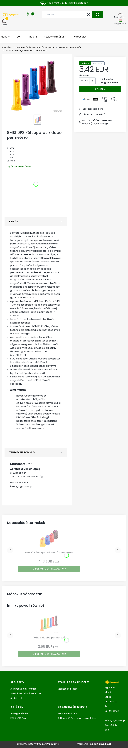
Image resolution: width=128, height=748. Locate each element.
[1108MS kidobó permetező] (49, 624)
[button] (97, 14)
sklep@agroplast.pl (115, 720)
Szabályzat (16, 698)
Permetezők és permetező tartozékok (35, 47)
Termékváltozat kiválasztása (49, 568)
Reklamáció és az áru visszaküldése (77, 718)
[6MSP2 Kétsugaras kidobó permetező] (49, 539)
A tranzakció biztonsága (23, 688)
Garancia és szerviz (68, 713)
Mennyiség (84, 75)
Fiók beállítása (18, 718)
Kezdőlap (7, 47)
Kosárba (100, 89)
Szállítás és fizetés (67, 688)
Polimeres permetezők (69, 47)
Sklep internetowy (37, 743)
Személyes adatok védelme (25, 693)
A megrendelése (19, 713)
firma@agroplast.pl (21, 486)
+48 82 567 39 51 (19, 482)
